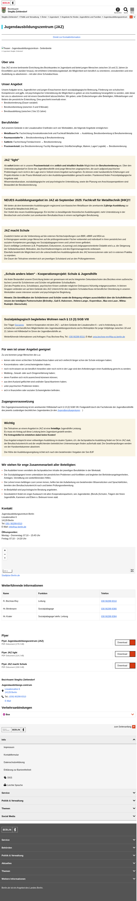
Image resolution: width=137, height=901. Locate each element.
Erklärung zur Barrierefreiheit (17, 770)
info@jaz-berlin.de (17, 527)
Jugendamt (54, 17)
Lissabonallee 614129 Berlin (12, 690)
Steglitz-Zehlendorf (10, 17)
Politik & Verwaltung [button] (12, 800)
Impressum (9, 747)
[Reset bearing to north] (5, 558)
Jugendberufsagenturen (69, 410)
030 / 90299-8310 (13, 523)
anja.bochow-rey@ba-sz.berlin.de (109, 337)
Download (122, 642)
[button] (132, 17)
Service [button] (5, 793)
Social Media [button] (8, 816)
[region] (68, 560)
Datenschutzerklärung (14, 762)
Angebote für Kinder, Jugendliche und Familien (81, 17)
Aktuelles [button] (7, 863)
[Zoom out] (5, 554)
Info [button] (4, 739)
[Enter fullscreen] (132, 571)
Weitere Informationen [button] (13, 879)
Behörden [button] (7, 847)
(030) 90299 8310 (17, 696)
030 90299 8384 (109, 616)
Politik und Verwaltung (29, 17)
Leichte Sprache (15, 785)
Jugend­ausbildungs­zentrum (115, 17)
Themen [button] (6, 808)
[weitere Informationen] (4, 10)
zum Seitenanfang (122, 727)
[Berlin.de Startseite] (8, 3)
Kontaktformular (11, 755)
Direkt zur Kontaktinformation (67, 37)
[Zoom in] (5, 550)
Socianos (19, 325)
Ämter (44, 17)
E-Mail (8, 701)
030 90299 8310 (77, 337)
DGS (9, 777)
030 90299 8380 (109, 609)
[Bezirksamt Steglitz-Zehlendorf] (14, 729)
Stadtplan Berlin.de (11, 575)
